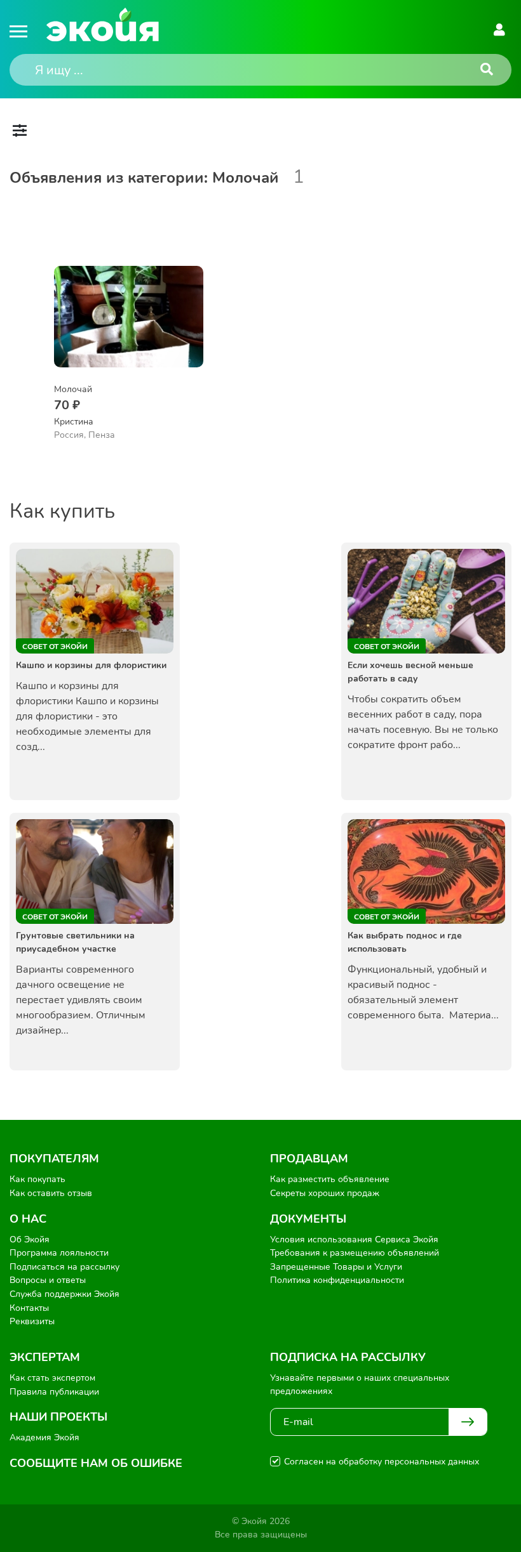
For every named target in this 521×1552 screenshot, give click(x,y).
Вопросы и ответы (48, 1280)
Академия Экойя (44, 1437)
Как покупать (37, 1179)
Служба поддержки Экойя (64, 1294)
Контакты (29, 1308)
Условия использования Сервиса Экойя (354, 1239)
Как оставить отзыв (51, 1193)
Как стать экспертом (52, 1378)
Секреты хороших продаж (324, 1193)
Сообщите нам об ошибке (96, 1463)
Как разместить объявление (329, 1179)
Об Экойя (30, 1239)
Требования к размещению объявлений (354, 1253)
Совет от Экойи (55, 646)
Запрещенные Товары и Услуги (336, 1267)
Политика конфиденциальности (337, 1280)
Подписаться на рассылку (64, 1267)
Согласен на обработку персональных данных (381, 1462)
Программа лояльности (59, 1253)
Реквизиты (32, 1321)
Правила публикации (54, 1392)
